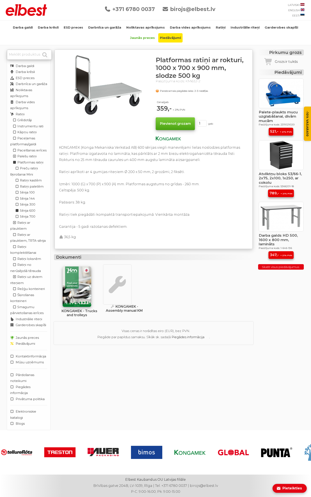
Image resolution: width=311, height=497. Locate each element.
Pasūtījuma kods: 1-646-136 (275, 248)
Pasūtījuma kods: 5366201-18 (276, 186)
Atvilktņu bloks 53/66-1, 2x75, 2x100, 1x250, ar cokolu (280, 178)
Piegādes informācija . (191, 337)
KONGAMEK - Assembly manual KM (124, 309)
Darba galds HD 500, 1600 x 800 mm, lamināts (278, 239)
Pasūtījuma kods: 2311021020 (277, 124)
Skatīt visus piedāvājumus (281, 267)
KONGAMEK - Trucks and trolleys (79, 313)
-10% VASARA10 (307, 124)
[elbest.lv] (26, 15)
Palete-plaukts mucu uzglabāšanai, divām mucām (278, 116)
